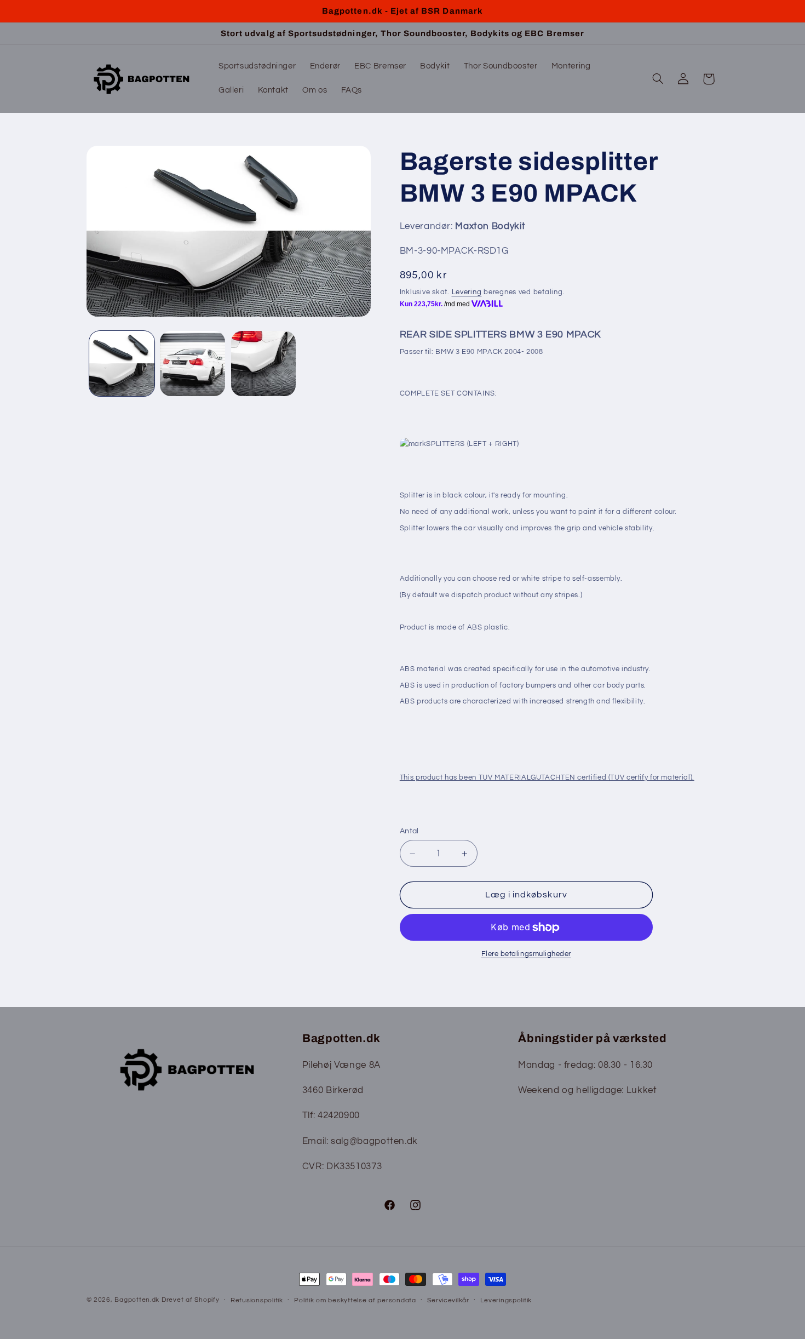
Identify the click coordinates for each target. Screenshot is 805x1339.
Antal (409, 831)
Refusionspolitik (257, 1300)
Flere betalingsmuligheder (526, 954)
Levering (467, 292)
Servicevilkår (448, 1300)
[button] (657, 78)
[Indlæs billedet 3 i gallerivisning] (263, 363)
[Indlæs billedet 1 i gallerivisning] (121, 363)
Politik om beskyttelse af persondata (355, 1300)
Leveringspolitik (506, 1300)
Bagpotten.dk (136, 1300)
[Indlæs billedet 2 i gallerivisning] (192, 363)
